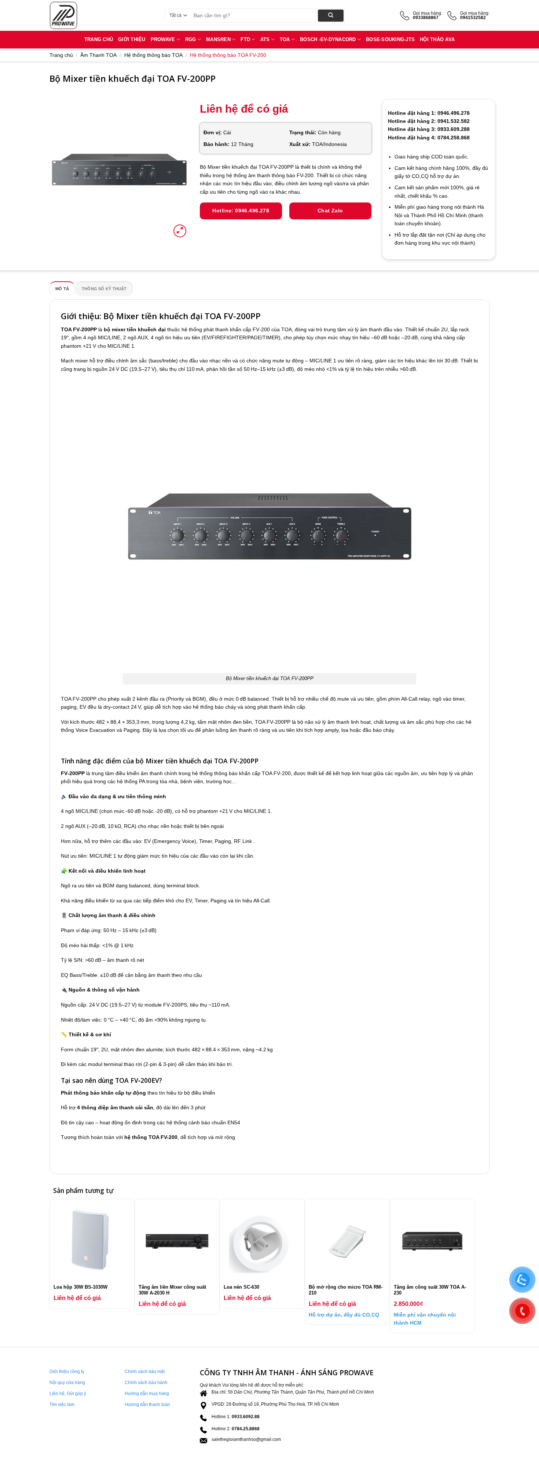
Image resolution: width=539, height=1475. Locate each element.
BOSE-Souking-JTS (390, 39)
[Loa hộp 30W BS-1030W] (92, 1241)
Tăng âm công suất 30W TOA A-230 (430, 1290)
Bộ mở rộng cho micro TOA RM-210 (345, 1290)
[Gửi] (331, 16)
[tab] (62, 288)
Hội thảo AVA (437, 39)
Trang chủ (61, 55)
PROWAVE (163, 39)
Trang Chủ (98, 39)
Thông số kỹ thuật (104, 288)
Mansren (218, 39)
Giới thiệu (132, 39)
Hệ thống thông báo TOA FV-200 (228, 55)
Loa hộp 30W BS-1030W (80, 1287)
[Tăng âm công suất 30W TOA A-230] (432, 1241)
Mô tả (62, 288)
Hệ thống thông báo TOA (153, 55)
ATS (265, 39)
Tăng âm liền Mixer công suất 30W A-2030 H (172, 1290)
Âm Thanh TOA (98, 55)
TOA (285, 39)
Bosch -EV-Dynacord (328, 39)
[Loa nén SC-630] (262, 1241)
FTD (245, 39)
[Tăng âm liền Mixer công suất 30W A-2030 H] (177, 1241)
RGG (190, 39)
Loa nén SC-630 (241, 1287)
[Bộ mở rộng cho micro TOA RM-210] (347, 1241)
